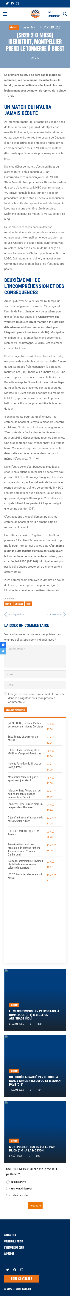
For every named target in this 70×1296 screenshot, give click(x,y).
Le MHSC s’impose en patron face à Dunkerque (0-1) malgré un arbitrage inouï (34, 1014)
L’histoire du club (14, 1247)
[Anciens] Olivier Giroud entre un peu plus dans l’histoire (25, 805)
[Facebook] (12, 3)
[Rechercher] (65, 14)
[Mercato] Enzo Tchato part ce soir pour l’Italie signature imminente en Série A (24, 794)
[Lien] (35, 14)
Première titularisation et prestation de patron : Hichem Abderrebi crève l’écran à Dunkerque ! (24, 849)
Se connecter (54, 14)
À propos (9, 1253)
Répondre (35, 1205)
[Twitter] (7, 3)
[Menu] (5, 14)
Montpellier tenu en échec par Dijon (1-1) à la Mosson (32, 1148)
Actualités (10, 1235)
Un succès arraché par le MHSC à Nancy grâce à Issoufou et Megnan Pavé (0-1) (34, 1080)
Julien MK (29, 27)
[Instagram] (17, 3)
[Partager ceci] (3, 645)
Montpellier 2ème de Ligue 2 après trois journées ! (23, 778)
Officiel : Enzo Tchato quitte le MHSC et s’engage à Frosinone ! (25, 751)
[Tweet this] (3, 651)
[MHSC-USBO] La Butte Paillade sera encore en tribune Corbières (25, 724)
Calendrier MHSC (13, 1241)
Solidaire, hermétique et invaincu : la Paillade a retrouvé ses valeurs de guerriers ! (25, 864)
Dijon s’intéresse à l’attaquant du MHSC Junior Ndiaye (25, 819)
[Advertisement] (35, 920)
